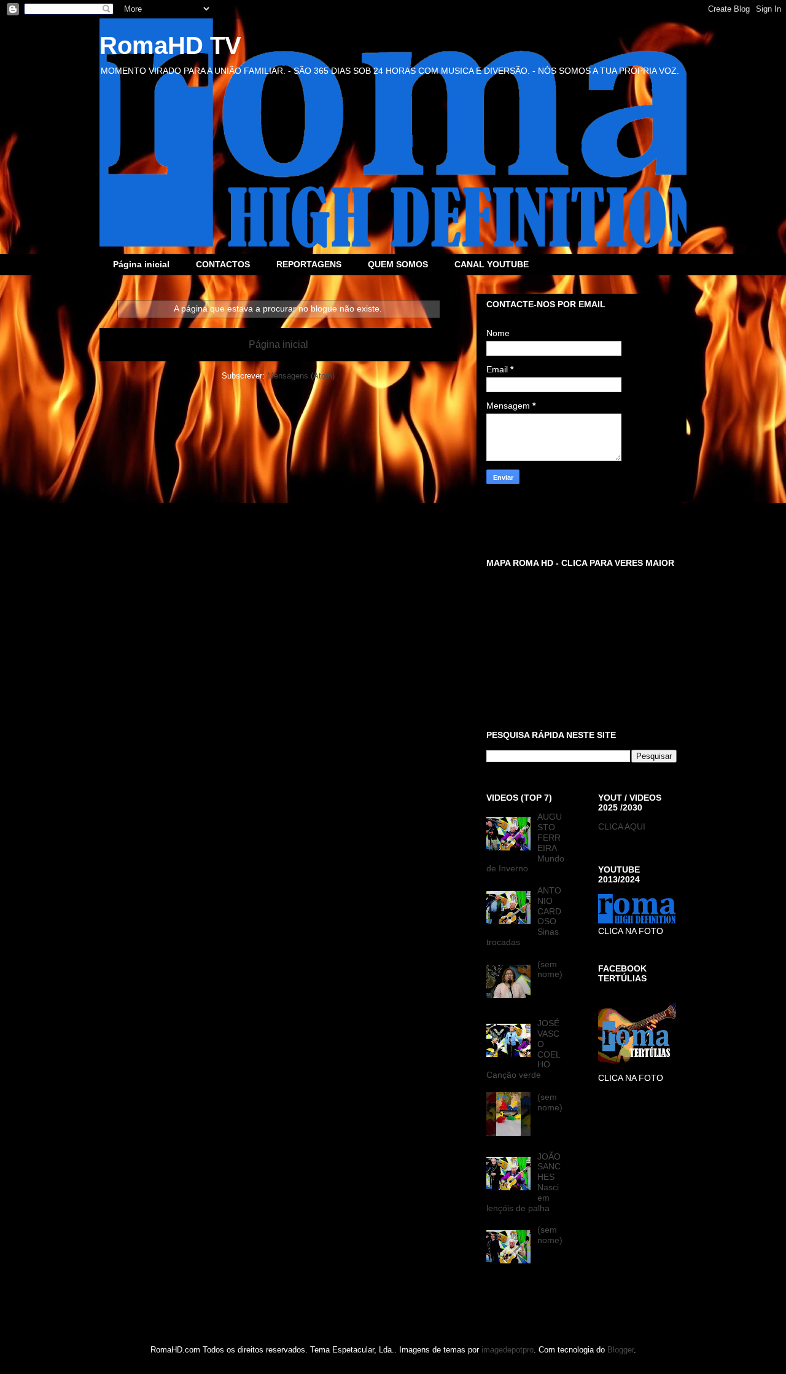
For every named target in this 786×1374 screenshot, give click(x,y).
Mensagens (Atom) (301, 375)
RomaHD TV (170, 45)
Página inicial (141, 264)
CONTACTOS (223, 264)
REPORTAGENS (308, 264)
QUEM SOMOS (398, 264)
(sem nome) (549, 969)
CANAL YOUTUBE (491, 264)
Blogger (620, 1349)
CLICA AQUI (621, 826)
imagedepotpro (507, 1349)
